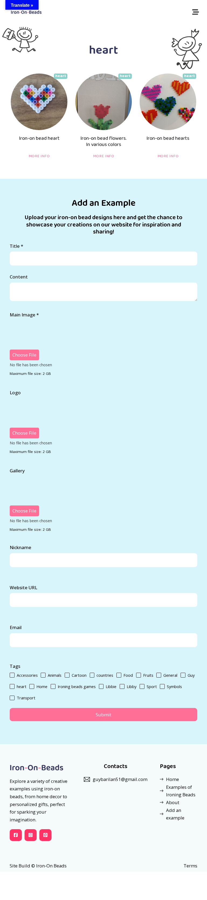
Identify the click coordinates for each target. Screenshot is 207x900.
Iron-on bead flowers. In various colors (103, 141)
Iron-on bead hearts (167, 138)
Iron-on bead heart (39, 138)
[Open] (195, 12)
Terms (190, 866)
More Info (39, 156)
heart (60, 76)
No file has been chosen (31, 364)
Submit (103, 714)
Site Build (20, 866)
